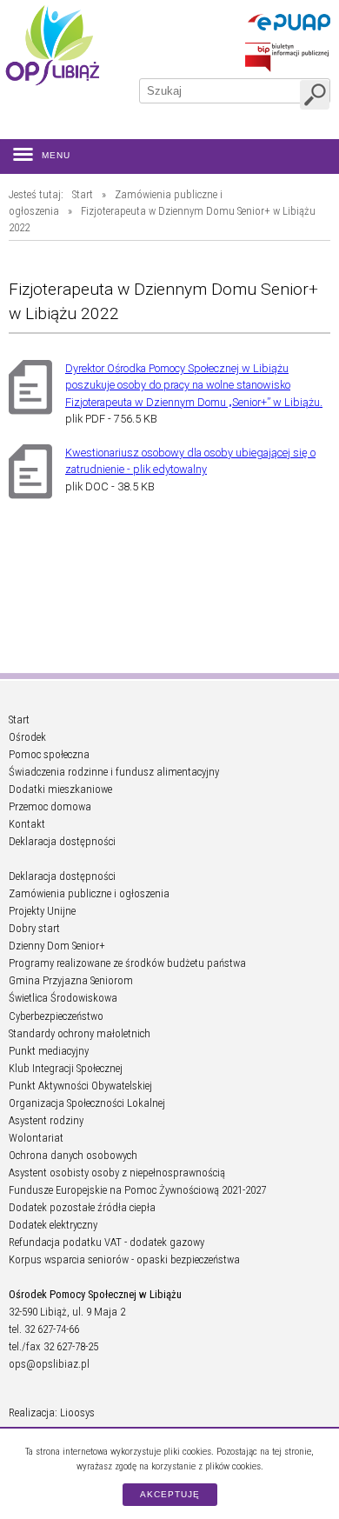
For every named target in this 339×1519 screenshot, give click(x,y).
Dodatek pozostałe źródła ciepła (82, 1207)
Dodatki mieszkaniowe (60, 789)
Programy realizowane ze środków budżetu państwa (127, 962)
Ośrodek (27, 736)
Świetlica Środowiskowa (63, 997)
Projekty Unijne (42, 910)
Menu (56, 155)
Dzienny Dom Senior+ (57, 945)
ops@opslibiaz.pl (49, 1363)
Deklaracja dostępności (62, 841)
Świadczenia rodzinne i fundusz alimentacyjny (114, 771)
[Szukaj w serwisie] (314, 95)
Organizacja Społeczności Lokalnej (87, 1102)
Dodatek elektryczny (53, 1224)
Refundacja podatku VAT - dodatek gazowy (106, 1242)
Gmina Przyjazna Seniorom (71, 980)
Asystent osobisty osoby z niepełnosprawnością (117, 1172)
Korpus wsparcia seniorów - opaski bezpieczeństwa (124, 1259)
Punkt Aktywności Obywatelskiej (80, 1085)
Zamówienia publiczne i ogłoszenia (89, 893)
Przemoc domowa (50, 806)
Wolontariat (36, 1137)
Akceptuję (170, 1494)
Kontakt (27, 823)
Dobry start (34, 928)
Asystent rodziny (46, 1120)
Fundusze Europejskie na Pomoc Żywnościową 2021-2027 (137, 1189)
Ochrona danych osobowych (73, 1155)
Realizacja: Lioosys (52, 1412)
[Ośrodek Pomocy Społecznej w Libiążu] (52, 45)
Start (82, 194)
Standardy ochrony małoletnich (79, 1033)
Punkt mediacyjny (49, 1050)
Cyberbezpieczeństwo (56, 1016)
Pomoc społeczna (49, 754)
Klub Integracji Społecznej (66, 1068)
